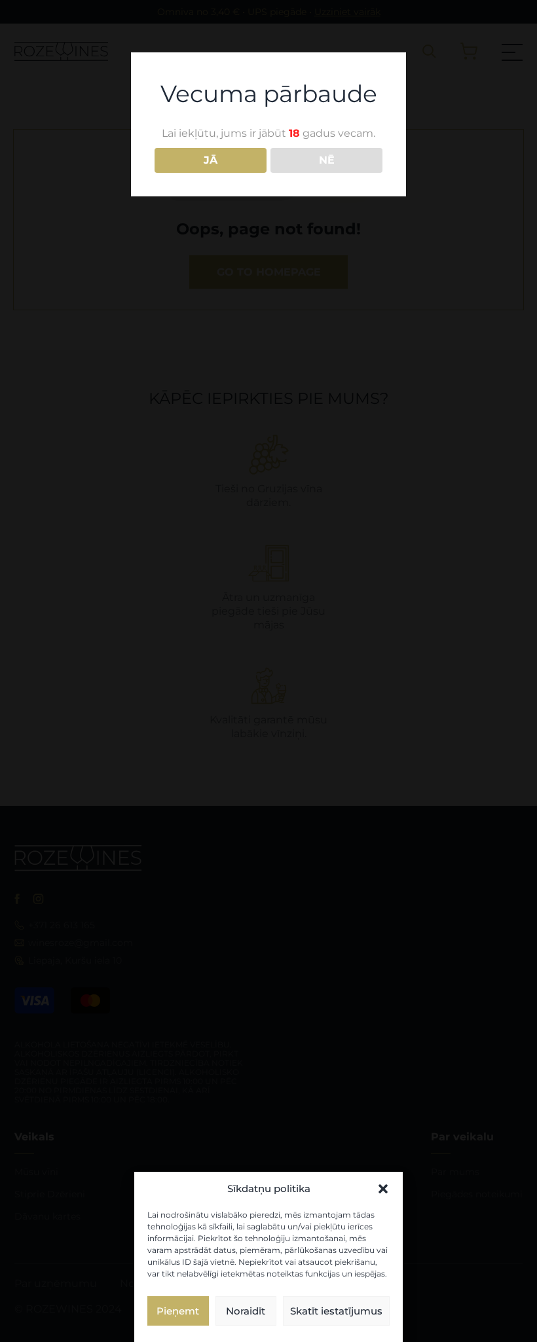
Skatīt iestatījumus (336, 1311)
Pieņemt (178, 1311)
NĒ (327, 160)
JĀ (210, 160)
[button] (383, 1188)
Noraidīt (245, 1311)
